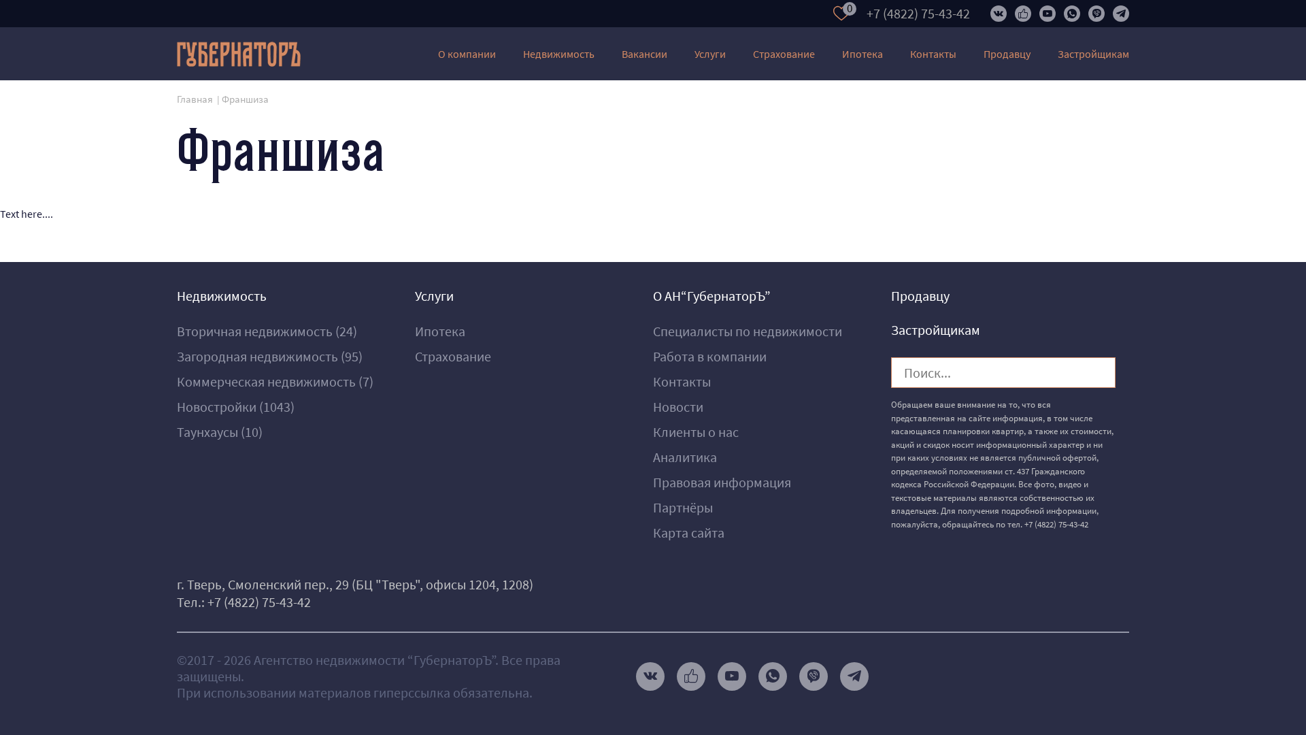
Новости (678, 406)
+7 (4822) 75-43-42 (918, 13)
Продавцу (1007, 54)
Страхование (784, 54)
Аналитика (685, 457)
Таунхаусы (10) (220, 431)
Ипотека (862, 54)
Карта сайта (688, 532)
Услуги (710, 54)
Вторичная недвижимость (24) (267, 331)
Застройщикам (1093, 54)
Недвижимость (559, 54)
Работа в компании (710, 356)
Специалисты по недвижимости (747, 331)
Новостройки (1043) (236, 406)
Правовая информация (722, 482)
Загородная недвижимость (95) (270, 356)
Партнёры (683, 507)
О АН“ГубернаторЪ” (712, 295)
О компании (467, 54)
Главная (195, 99)
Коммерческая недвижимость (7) (275, 381)
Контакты (933, 54)
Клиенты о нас (696, 431)
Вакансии (644, 54)
